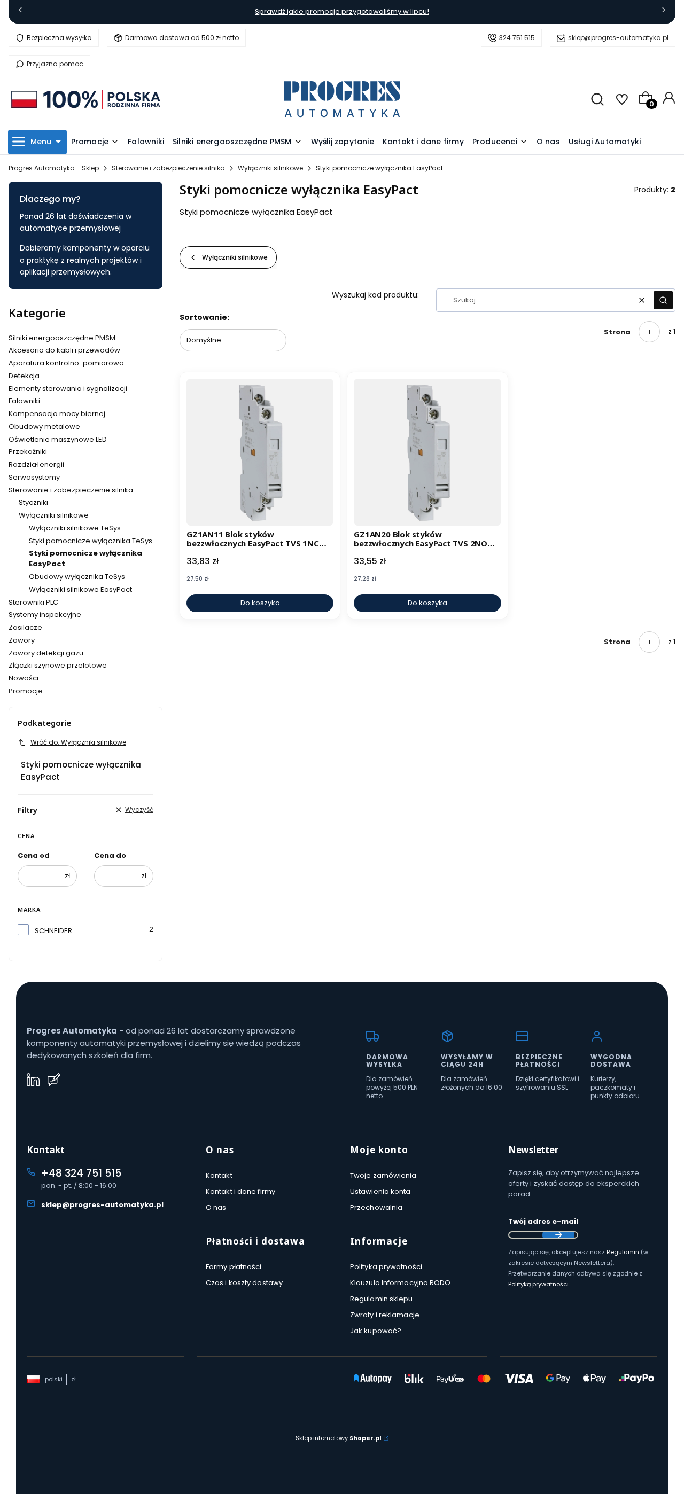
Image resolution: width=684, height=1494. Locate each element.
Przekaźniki (28, 452)
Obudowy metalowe (44, 426)
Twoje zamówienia (383, 1175)
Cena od (34, 855)
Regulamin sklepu (381, 1299)
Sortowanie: (204, 317)
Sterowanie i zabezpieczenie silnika (168, 168)
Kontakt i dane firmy (240, 1191)
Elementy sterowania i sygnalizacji (68, 389)
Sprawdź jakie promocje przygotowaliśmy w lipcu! (342, 11)
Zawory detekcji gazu (46, 653)
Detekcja (24, 376)
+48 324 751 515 (81, 1173)
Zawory (22, 640)
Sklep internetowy (339, 1438)
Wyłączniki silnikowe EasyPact (80, 589)
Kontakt (219, 1175)
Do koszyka (260, 603)
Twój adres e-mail (543, 1221)
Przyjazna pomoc (55, 63)
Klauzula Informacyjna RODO (400, 1283)
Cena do (110, 855)
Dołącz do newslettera (558, 1235)
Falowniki (24, 401)
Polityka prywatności (386, 1267)
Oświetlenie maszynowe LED (58, 439)
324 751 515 (517, 37)
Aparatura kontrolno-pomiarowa (66, 363)
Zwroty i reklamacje (384, 1315)
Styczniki (33, 502)
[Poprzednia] (20, 12)
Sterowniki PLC (33, 602)
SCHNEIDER (53, 931)
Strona (617, 332)
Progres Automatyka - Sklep (54, 168)
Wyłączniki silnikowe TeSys (75, 528)
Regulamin (623, 1252)
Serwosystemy (34, 477)
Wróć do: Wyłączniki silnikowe (78, 742)
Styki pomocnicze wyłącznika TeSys (90, 541)
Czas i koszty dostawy (244, 1283)
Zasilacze (25, 627)
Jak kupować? (375, 1331)
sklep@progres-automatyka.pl (618, 37)
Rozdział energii (36, 464)
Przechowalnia (376, 1207)
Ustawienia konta (380, 1191)
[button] (663, 300)
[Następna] (663, 12)
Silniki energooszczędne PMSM (62, 338)
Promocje (26, 691)
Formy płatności (234, 1267)
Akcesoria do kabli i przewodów (64, 350)
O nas (216, 1207)
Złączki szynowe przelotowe (58, 665)
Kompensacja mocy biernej (57, 414)
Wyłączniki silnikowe (270, 168)
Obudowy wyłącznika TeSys (77, 577)
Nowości (23, 678)
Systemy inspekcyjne (45, 614)
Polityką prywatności (538, 1284)
